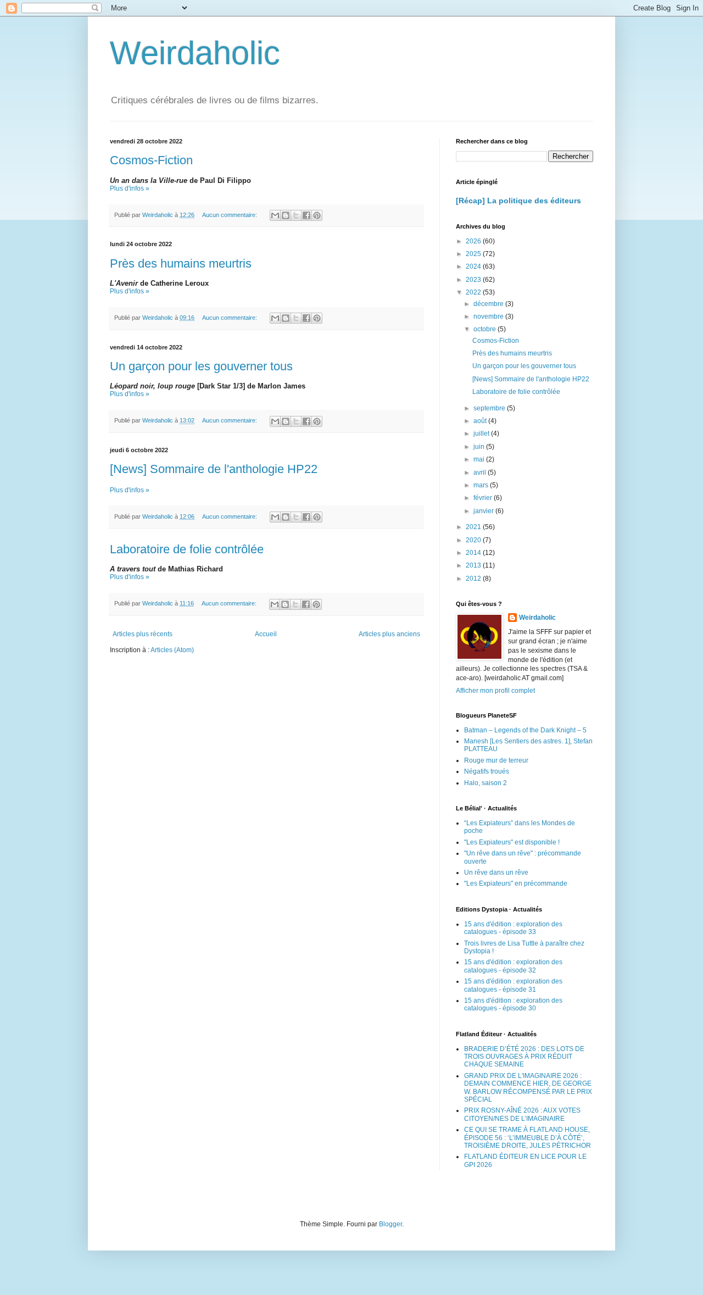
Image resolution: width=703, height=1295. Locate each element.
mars (481, 485)
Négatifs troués (486, 771)
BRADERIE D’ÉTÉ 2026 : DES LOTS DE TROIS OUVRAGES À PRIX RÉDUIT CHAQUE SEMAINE (524, 1057)
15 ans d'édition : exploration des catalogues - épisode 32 (513, 966)
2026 (474, 241)
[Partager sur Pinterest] (316, 215)
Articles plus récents (142, 634)
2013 (474, 565)
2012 (474, 578)
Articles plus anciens (389, 634)
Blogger (390, 1224)
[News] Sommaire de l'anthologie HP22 (213, 469)
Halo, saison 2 (485, 783)
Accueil (266, 634)
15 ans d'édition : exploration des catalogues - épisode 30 (513, 1004)
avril (480, 472)
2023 (474, 280)
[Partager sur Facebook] (306, 215)
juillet (482, 433)
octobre (485, 329)
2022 (474, 292)
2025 (474, 254)
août (480, 421)
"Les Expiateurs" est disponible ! (512, 842)
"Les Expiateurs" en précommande (515, 883)
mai (479, 459)
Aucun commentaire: (230, 215)
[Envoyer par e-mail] (275, 215)
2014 (474, 553)
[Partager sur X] (296, 215)
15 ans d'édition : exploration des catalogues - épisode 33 (513, 928)
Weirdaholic (195, 53)
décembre (489, 304)
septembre (490, 408)
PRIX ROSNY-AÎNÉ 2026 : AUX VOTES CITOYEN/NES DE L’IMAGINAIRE (522, 1114)
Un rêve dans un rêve (496, 872)
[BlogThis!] (285, 215)
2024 (474, 266)
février (483, 498)
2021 (474, 527)
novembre (489, 316)
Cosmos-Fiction (151, 160)
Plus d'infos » (129, 188)
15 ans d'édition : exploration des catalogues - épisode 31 (513, 985)
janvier (484, 511)
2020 (474, 540)
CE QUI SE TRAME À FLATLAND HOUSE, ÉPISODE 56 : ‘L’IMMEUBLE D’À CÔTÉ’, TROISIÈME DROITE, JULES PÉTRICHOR (527, 1137)
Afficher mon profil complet (495, 690)
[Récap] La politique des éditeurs (518, 200)
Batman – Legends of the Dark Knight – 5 (525, 730)
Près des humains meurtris (181, 263)
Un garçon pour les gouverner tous (201, 366)
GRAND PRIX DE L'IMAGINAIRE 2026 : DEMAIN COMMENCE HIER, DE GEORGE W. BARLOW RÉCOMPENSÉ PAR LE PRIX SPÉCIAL (528, 1087)
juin (479, 447)
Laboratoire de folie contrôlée (187, 549)
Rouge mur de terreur (496, 760)
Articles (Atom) (172, 650)
